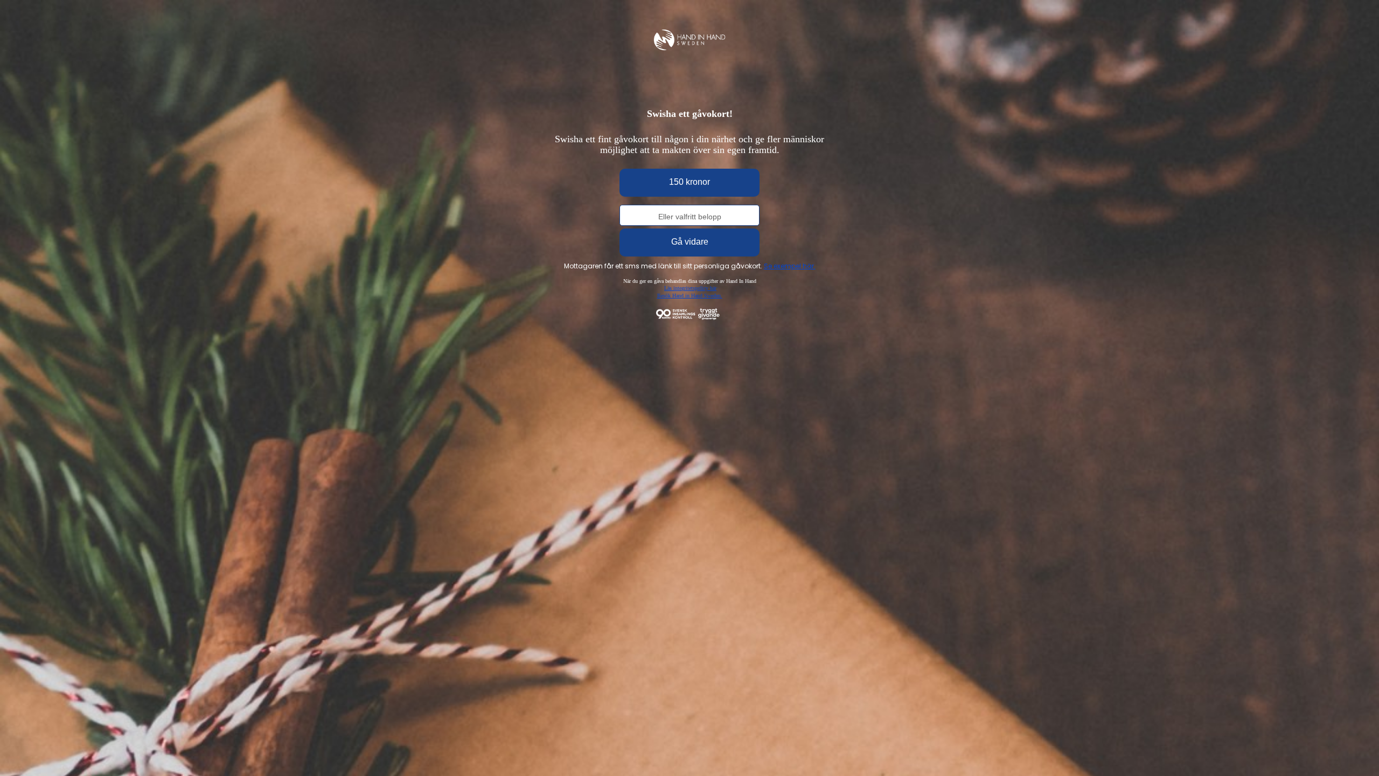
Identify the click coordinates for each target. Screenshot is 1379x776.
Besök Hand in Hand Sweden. (689, 296)
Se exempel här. (790, 266)
